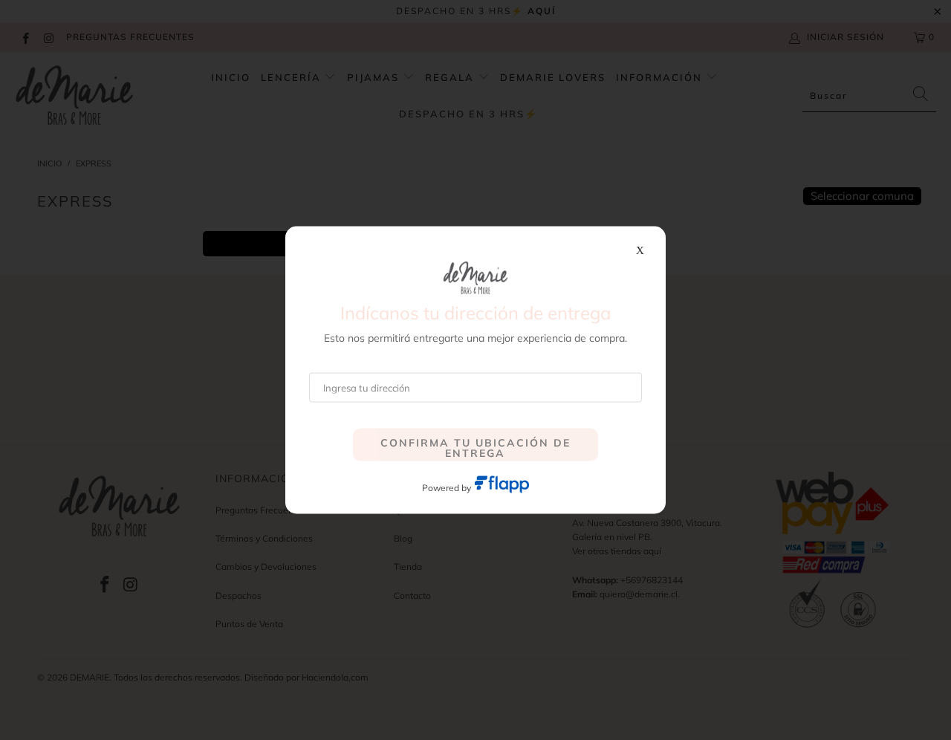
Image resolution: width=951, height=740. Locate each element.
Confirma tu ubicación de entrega (475, 448)
